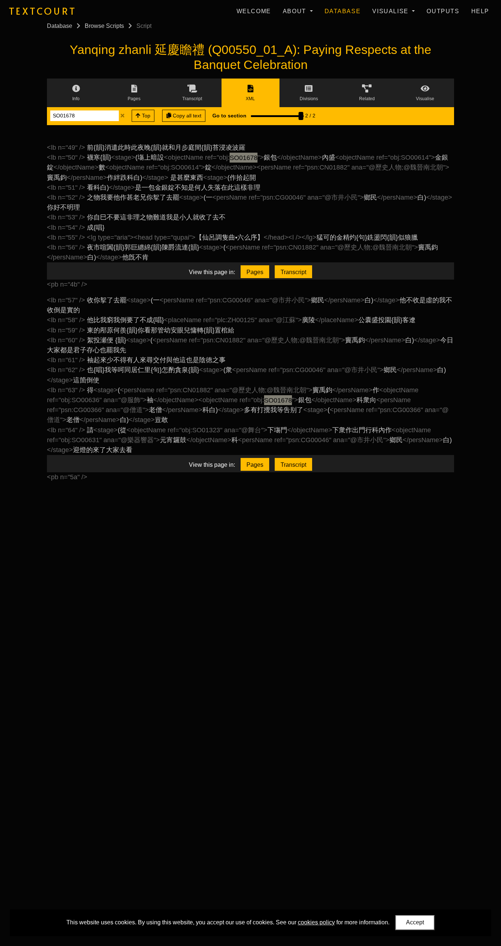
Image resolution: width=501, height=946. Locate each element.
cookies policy (316, 922)
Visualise (391, 11)
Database (343, 11)
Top (145, 116)
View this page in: (212, 272)
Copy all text (186, 116)
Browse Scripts (104, 26)
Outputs (443, 11)
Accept (415, 922)
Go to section (229, 116)
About (295, 11)
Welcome (254, 11)
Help (480, 11)
